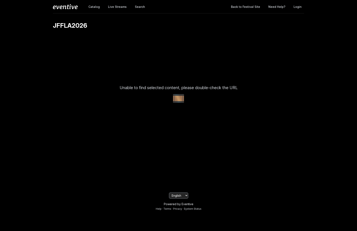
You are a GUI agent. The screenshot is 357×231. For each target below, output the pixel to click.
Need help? (276, 6)
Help (159, 208)
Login (298, 6)
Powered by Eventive (178, 204)
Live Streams (117, 6)
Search (140, 6)
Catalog (94, 6)
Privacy (177, 208)
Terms (167, 208)
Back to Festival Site (245, 6)
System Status (192, 208)
